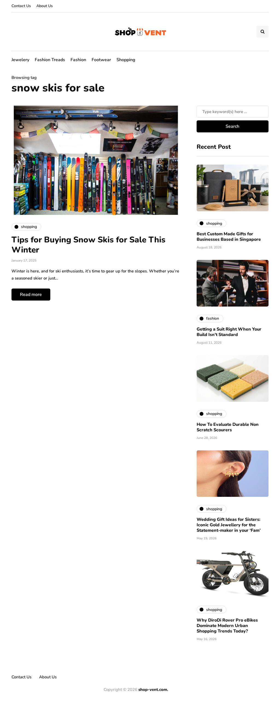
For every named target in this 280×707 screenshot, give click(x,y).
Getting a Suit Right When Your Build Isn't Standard (229, 332)
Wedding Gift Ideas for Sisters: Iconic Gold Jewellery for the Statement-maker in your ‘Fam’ (229, 524)
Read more (31, 295)
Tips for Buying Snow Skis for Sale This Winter (88, 245)
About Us (44, 5)
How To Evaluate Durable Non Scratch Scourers (228, 427)
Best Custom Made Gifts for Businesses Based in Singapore (229, 236)
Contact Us (21, 5)
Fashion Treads (50, 60)
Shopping (125, 60)
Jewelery (20, 60)
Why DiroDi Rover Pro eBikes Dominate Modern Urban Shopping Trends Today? (227, 625)
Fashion (78, 60)
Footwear (101, 60)
